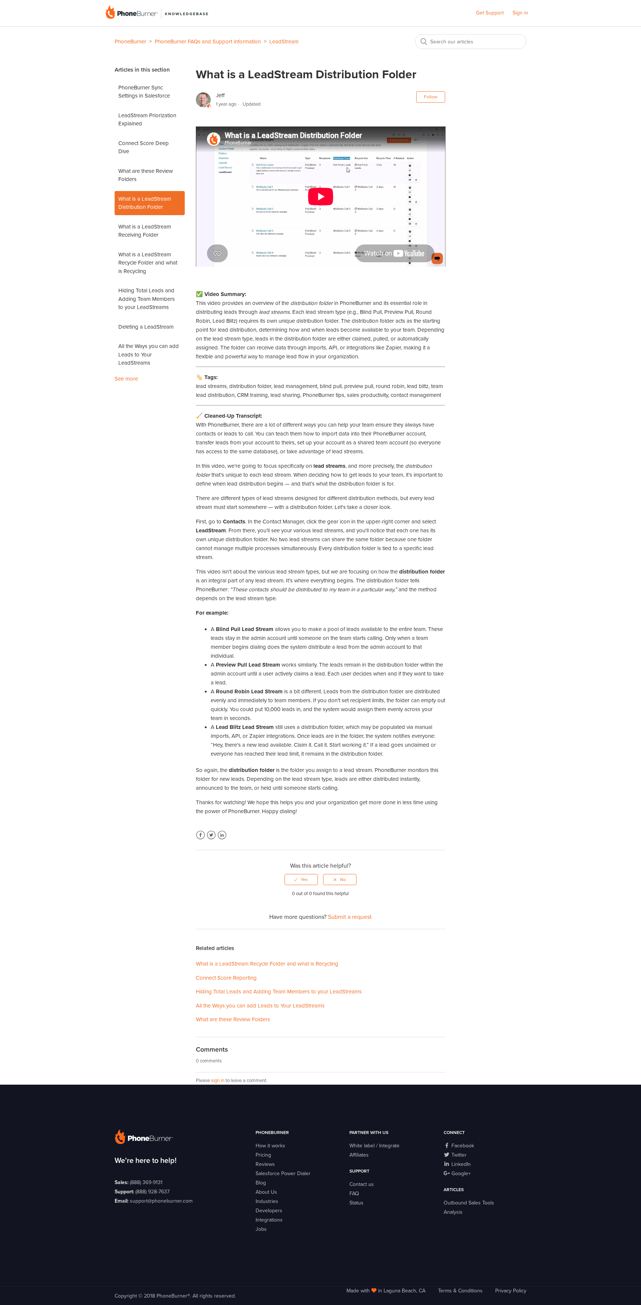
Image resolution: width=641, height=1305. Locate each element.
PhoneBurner (130, 41)
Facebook (200, 835)
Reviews (265, 1164)
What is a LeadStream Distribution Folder (144, 203)
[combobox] (470, 41)
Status (356, 1203)
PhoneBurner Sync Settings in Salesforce (144, 91)
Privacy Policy (510, 1291)
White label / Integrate (374, 1146)
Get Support (490, 13)
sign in (217, 1081)
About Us (266, 1192)
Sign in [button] (520, 13)
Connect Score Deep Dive (143, 147)
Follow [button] (430, 96)
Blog (261, 1183)
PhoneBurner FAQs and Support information (208, 41)
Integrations (269, 1220)
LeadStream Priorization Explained (147, 119)
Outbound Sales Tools (469, 1203)
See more (126, 378)
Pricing (263, 1155)
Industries (267, 1201)
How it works (270, 1146)
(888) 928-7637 (152, 1192)
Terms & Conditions (460, 1291)
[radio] (301, 879)
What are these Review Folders (145, 175)
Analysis (453, 1212)
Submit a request (350, 917)
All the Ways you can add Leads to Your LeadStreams (148, 354)
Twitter (211, 835)
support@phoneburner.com (161, 1201)
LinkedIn (222, 835)
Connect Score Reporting (226, 977)
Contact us (361, 1184)
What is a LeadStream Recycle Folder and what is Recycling (147, 263)
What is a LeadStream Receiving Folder (144, 231)
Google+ (460, 1173)
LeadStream (284, 41)
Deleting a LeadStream (146, 326)
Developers (269, 1210)
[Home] (156, 17)
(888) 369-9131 (146, 1182)
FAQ (354, 1193)
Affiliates (359, 1155)
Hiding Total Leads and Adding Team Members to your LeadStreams (146, 298)
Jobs (261, 1229)
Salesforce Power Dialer (283, 1173)
